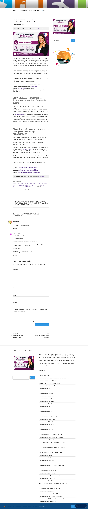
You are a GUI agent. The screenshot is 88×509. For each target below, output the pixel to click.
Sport (16, 197)
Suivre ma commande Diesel (45, 388)
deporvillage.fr (33, 86)
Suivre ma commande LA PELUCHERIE (47, 468)
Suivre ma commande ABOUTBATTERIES (47, 501)
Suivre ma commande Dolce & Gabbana (47, 421)
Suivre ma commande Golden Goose (46, 396)
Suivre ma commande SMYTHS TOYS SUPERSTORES (50, 493)
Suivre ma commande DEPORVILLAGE (24, 204)
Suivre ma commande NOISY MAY (46, 427)
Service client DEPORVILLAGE (37, 202)
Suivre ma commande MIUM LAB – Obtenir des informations (51, 475)
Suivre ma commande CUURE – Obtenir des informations (50, 496)
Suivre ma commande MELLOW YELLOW (47, 419)
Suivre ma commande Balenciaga (46, 409)
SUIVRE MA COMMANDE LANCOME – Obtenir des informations (52, 450)
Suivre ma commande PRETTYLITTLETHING (48, 416)
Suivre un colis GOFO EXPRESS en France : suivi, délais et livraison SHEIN (54, 378)
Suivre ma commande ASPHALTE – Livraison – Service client (51, 465)
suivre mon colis (21, 88)
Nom (14, 288)
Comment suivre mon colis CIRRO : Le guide (48, 380)
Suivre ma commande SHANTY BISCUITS (47, 470)
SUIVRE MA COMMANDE (34, 10)
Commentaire (16, 269)
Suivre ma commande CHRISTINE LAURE (47, 432)
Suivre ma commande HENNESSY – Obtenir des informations (51, 445)
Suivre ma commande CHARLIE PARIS (46, 460)
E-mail (14, 295)
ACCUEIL (14, 10)
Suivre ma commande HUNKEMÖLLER (47, 424)
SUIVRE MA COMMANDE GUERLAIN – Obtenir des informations (52, 447)
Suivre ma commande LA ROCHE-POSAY (47, 439)
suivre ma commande (27, 19)
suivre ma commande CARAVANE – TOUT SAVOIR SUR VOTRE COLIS (53, 483)
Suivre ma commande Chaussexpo (46, 393)
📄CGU (43, 10)
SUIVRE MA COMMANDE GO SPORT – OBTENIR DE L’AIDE (18, 185)
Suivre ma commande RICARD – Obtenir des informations (51, 437)
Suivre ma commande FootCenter (46, 457)
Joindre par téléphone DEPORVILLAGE (31, 200)
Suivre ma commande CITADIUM (45, 398)
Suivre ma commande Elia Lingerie (46, 463)
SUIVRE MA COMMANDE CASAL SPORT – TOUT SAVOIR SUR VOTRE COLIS (30, 186)
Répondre (15, 228)
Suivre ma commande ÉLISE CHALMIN (47, 473)
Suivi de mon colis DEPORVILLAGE (39, 203)
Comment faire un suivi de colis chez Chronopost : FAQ (50, 383)
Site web (15, 302)
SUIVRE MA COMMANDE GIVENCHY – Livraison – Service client (52, 442)
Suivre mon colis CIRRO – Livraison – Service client (49, 488)
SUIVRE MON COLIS (23, 10)
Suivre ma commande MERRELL (45, 411)
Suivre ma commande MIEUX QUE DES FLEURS (48, 478)
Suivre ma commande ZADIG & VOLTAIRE (47, 414)
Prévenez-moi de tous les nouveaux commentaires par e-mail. (27, 316)
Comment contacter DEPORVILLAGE (24, 199)
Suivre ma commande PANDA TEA (46, 480)
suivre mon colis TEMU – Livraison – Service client (49, 385)
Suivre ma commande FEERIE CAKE (46, 455)
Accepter (74, 506)
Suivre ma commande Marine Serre (46, 401)
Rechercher (15, 375)
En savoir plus (41, 28)
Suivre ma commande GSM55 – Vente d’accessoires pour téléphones (53, 498)
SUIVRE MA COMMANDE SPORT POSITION (42, 184)
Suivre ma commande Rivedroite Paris (47, 403)
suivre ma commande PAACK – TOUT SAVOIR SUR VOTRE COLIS (52, 486)
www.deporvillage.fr (19, 114)
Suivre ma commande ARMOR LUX (46, 429)
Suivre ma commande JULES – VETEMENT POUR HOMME (50, 434)
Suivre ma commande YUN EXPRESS (46, 491)
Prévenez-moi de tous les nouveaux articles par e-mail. (25, 321)
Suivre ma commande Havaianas (45, 391)
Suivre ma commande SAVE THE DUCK (47, 406)
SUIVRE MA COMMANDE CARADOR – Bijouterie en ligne (50, 452)
